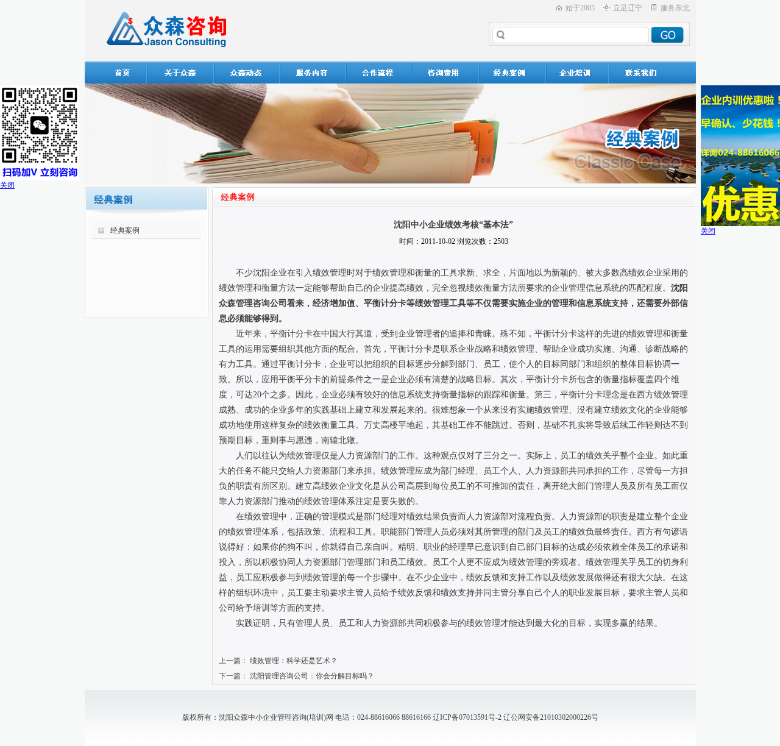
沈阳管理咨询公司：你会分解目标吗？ (312, 676)
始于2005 (580, 8)
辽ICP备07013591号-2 (467, 717)
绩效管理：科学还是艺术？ (294, 660)
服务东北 (675, 8)
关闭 (7, 185)
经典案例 (125, 230)
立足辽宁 (627, 8)
